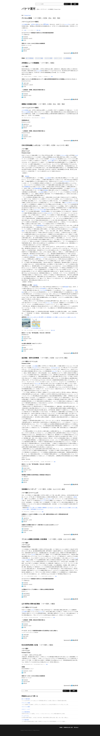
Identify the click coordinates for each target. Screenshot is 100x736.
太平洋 (32, 24)
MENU (23, 1)
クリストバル (63, 155)
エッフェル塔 (43, 290)
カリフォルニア (66, 181)
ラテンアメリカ (40, 257)
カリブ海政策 (38, 507)
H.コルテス (35, 367)
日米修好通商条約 (38, 188)
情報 (37, 30)
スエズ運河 (41, 192)
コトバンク (27, 4)
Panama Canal (27, 15)
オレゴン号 (67, 202)
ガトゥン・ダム (49, 302)
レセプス (33, 554)
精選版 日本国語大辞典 (29, 104)
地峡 (60, 507)
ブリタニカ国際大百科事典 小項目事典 (34, 539)
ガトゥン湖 (38, 70)
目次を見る (27, 176)
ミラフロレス (53, 158)
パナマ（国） (75, 507)
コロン (44, 498)
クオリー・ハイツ (58, 58)
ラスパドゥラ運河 (48, 58)
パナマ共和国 (25, 110)
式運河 (46, 24)
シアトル (56, 507)
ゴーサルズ (50, 507)
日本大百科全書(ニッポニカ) (31, 145)
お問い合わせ (76, 727)
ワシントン (72, 188)
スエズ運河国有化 (67, 58)
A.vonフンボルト (55, 367)
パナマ (32, 609)
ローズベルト (40, 509)
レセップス (67, 24)
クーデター (30, 255)
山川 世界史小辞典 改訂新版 (31, 604)
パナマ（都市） (26, 509)
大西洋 (36, 24)
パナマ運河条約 (47, 317)
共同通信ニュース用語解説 (30, 63)
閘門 (42, 317)
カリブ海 (38, 317)
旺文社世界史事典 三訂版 (30, 645)
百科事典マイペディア (29, 489)
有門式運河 (33, 509)
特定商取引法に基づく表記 (68, 727)
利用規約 (60, 727)
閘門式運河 (66, 286)
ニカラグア (49, 213)
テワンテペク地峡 (39, 58)
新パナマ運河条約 (29, 58)
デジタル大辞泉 (27, 18)
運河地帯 (43, 211)
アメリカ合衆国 (26, 112)
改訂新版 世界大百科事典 (30, 358)
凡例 (39, 30)
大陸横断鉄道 (27, 186)
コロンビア (72, 190)
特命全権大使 (40, 225)
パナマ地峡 (24, 24)
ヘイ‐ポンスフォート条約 (64, 317)
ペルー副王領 (48, 177)
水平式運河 (43, 288)
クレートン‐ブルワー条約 (40, 209)
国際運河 (44, 507)
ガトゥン (50, 498)
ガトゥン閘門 (51, 160)
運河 (28, 317)
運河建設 (46, 190)
